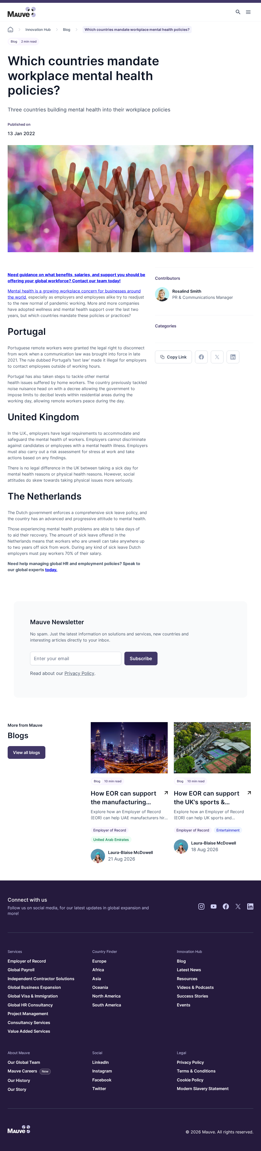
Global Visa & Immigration (33, 996)
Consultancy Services (29, 1022)
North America (106, 996)
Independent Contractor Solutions (41, 978)
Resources (187, 978)
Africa (98, 969)
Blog (66, 29)
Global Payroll (21, 969)
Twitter (99, 1088)
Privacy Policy (79, 673)
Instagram (102, 1070)
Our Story (17, 1089)
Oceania (100, 987)
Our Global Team (24, 1062)
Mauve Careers (28, 1070)
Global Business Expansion (34, 987)
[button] (238, 12)
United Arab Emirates (111, 839)
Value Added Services (29, 1031)
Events (183, 1004)
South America (106, 1004)
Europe (99, 961)
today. (51, 569)
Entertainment (228, 830)
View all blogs (26, 752)
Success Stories (192, 996)
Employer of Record (109, 830)
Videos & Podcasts (195, 987)
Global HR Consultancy (30, 1004)
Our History (19, 1080)
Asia (96, 978)
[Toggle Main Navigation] (248, 12)
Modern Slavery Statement (203, 1088)
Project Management (28, 1013)
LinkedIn (100, 1062)
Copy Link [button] (177, 357)
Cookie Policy (190, 1079)
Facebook (101, 1079)
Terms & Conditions (196, 1070)
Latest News (189, 969)
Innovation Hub (38, 29)
